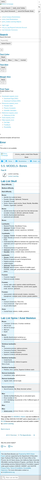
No (12, 446)
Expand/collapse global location (39, 160)
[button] (7, 125)
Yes (5, 446)
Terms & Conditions (16, 468)
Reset (3, 57)
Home (10, 161)
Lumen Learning (13, 176)
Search (4, 477)
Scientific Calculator (10, 110)
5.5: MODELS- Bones (18, 417)
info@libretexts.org (8, 472)
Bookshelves (22, 161)
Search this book (5, 37)
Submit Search (6, 43)
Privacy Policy (5, 468)
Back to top (4, 429)
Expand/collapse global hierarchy (3, 161)
